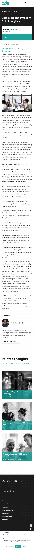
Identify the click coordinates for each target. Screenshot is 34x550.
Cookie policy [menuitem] (5, 507)
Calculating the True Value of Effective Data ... (16, 424)
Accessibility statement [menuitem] (7, 516)
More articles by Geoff (10, 341)
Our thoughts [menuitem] (6, 11)
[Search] (25, 2)
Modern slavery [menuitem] (5, 513)
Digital (15, 11)
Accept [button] (17, 546)
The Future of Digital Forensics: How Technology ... (15, 393)
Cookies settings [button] (10, 546)
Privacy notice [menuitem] (5, 504)
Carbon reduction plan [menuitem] (7, 510)
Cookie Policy (10, 537)
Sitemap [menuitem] (4, 501)
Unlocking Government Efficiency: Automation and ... (15, 455)
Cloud (16, 29)
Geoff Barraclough (17, 323)
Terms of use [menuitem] (5, 519)
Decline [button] (24, 546)
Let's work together (10, 491)
